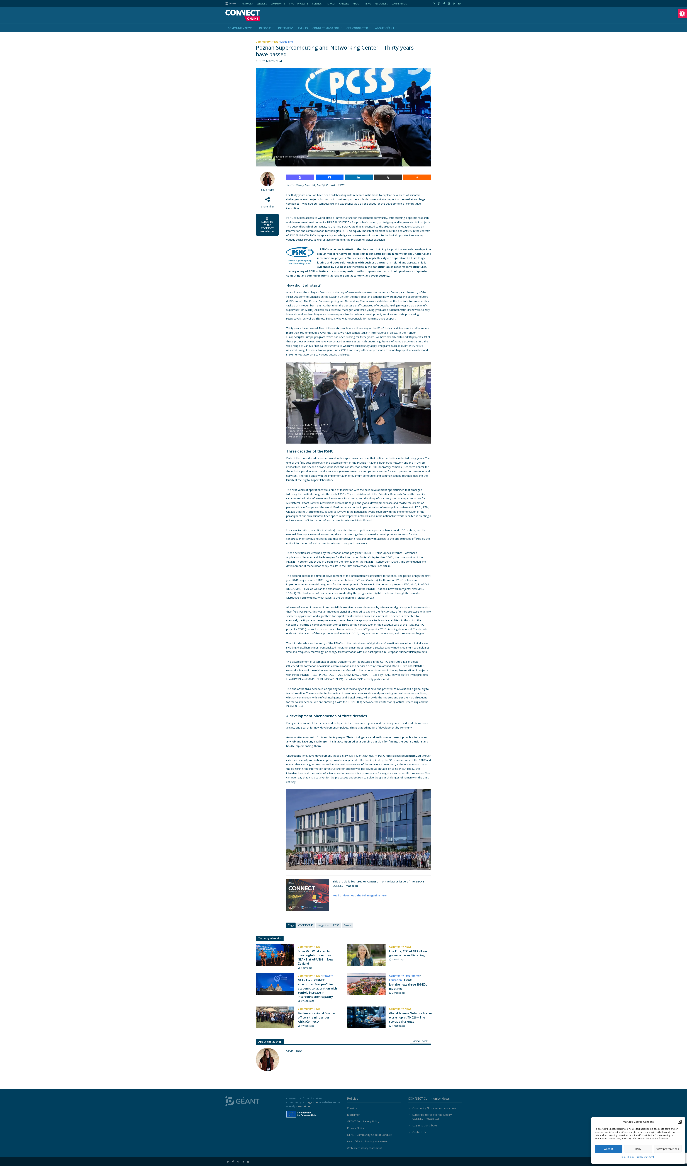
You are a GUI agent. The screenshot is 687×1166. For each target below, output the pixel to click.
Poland (348, 925)
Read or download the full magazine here (360, 895)
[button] (682, 13)
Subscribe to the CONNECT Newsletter (267, 226)
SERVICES (262, 3)
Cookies (352, 1108)
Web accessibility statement (364, 1148)
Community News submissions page (434, 1108)
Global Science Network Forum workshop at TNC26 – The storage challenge (410, 1017)
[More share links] (417, 177)
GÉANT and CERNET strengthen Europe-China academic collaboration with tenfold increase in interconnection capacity (317, 988)
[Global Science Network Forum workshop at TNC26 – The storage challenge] (366, 1017)
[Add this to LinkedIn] (359, 177)
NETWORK (247, 3)
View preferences (667, 1149)
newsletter (303, 1106)
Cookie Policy (627, 1156)
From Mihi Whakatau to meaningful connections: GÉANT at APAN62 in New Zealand (315, 957)
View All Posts (420, 1041)
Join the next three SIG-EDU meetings (408, 987)
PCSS (336, 925)
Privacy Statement (645, 1156)
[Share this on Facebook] (330, 177)
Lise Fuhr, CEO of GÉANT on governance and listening (408, 953)
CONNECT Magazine (325, 28)
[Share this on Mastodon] (300, 177)
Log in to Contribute (424, 1125)
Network (327, 975)
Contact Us (419, 1132)
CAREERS (344, 3)
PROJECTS (302, 3)
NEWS (367, 3)
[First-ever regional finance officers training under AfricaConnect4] (275, 1017)
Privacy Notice (356, 1128)
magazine (323, 925)
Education (395, 980)
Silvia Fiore (267, 189)
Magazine (286, 41)
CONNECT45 (305, 925)
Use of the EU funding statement (367, 1141)
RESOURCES (381, 3)
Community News (240, 28)
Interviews (285, 28)
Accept (608, 1149)
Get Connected (357, 28)
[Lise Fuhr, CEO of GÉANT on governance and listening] (366, 955)
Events (303, 28)
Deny (638, 1149)
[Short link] (388, 177)
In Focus (265, 28)
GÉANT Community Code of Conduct (369, 1134)
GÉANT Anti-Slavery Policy (363, 1121)
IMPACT (331, 3)
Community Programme (404, 975)
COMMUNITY (278, 3)
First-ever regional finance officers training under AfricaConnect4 (316, 1017)
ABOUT (357, 3)
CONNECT (317, 3)
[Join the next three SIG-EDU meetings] (366, 984)
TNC (291, 3)
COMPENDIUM (399, 3)
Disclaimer (353, 1114)
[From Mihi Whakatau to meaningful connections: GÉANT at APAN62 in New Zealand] (275, 955)
